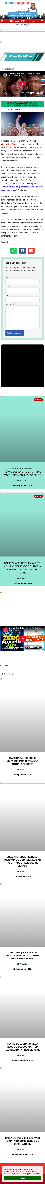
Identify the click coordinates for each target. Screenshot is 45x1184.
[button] (42, 21)
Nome (8, 277)
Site (6, 295)
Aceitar (22, 1178)
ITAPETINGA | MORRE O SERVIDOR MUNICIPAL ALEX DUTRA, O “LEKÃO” (22, 761)
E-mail (8, 286)
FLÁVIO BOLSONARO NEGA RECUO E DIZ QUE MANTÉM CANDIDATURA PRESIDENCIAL (22, 1047)
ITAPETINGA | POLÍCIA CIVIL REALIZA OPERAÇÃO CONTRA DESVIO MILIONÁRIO (23, 955)
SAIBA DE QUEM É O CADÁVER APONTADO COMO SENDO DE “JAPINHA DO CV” (22, 1141)
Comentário (10, 304)
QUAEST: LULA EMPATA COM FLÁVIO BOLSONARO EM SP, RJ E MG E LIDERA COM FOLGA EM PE (22, 471)
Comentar (17, 109)
